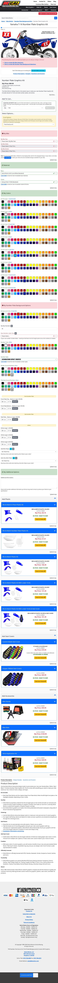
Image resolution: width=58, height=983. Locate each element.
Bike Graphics (30, 7)
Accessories (25, 10)
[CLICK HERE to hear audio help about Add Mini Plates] (11, 449)
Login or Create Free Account (47, 13)
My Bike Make (4, 144)
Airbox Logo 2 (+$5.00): (7, 435)
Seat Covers (53, 7)
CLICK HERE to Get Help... (39, 70)
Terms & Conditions (29, 922)
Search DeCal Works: (7, 18)
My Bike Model (5, 149)
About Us (29, 917)
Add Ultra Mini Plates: (7, 458)
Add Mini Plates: (5, 449)
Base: (2, 171)
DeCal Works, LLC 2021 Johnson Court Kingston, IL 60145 (29, 953)
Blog (54, 1)
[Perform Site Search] (55, 18)
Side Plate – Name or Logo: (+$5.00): (10, 417)
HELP (46, 10)
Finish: (2, 179)
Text (10, 401)
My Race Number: (6, 326)
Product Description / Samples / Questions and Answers (29, 73)
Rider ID (39, 7)
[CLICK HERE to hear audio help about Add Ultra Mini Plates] (14, 458)
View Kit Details (40, 519)
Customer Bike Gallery (42, 4)
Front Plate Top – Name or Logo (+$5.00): (11, 399)
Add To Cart (50, 108)
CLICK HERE (7, 157)
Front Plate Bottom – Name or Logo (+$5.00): (13, 406)
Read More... (52, 94)
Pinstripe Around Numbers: (9, 380)
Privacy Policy (29, 919)
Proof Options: (7, 117)
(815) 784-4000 (27, 958)
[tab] (6, 779)
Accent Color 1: (8, 199)
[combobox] (29, 359)
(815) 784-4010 (37, 958)
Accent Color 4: (6, 237)
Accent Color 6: (6, 262)
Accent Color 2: (6, 211)
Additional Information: (7, 477)
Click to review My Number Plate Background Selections (20, 64)
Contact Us (42, 1)
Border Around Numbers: (9, 365)
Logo (4, 401)
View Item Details (40, 658)
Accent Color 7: (8, 275)
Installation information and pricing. (13, 831)
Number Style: (4, 357)
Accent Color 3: (8, 224)
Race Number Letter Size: (8, 333)
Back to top (54, 160)
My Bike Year (4, 139)
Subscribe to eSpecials (29, 914)
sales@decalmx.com (33, 961)
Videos (49, 1)
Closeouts (53, 10)
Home (35, 1)
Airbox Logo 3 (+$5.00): (7, 442)
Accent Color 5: (7, 249)
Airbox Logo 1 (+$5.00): (7, 428)
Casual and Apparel (36, 10)
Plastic (46, 7)
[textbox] (28, 359)
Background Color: (9, 311)
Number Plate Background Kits (23, 21)
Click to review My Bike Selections (13, 62)
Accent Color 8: (8, 287)
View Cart (53, 4)
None (15, 401)
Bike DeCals (9, 21)
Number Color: (6, 342)
